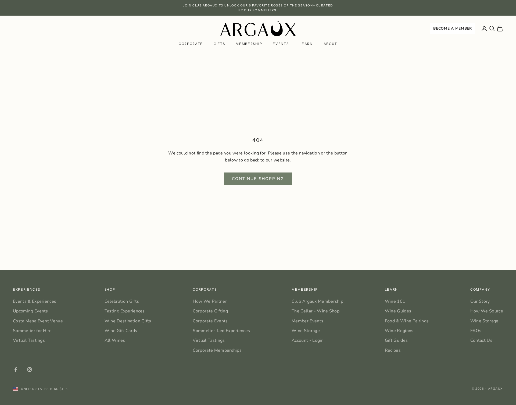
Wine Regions (399, 331)
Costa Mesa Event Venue (38, 321)
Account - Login (308, 340)
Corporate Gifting (210, 311)
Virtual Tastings (29, 340)
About (330, 44)
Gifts (219, 44)
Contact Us (481, 340)
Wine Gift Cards (121, 331)
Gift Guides (396, 340)
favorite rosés (268, 5)
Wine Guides (398, 311)
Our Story (480, 301)
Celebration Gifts (122, 301)
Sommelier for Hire (32, 331)
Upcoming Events (30, 311)
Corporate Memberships (217, 350)
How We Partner (210, 301)
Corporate (191, 44)
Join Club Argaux (200, 5)
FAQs (475, 331)
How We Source (486, 311)
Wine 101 (395, 301)
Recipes (393, 350)
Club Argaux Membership (317, 301)
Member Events (307, 321)
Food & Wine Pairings (407, 321)
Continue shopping (258, 178)
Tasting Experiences (125, 311)
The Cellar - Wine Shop (315, 311)
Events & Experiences (34, 301)
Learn (306, 44)
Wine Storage (306, 331)
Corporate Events (210, 321)
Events (281, 44)
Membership (249, 44)
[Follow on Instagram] (29, 369)
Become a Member (452, 28)
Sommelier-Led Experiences (221, 331)
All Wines (115, 340)
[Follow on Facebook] (15, 369)
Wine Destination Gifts (128, 321)
